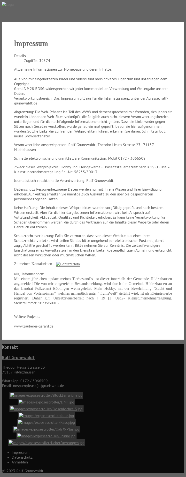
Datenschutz (22, 457)
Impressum (21, 452)
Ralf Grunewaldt (18, 357)
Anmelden (20, 462)
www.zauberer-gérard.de (34, 326)
